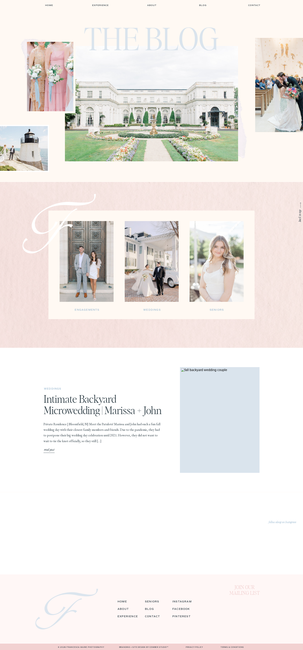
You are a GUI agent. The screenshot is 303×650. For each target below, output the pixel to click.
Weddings (52, 388)
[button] (203, 5)
